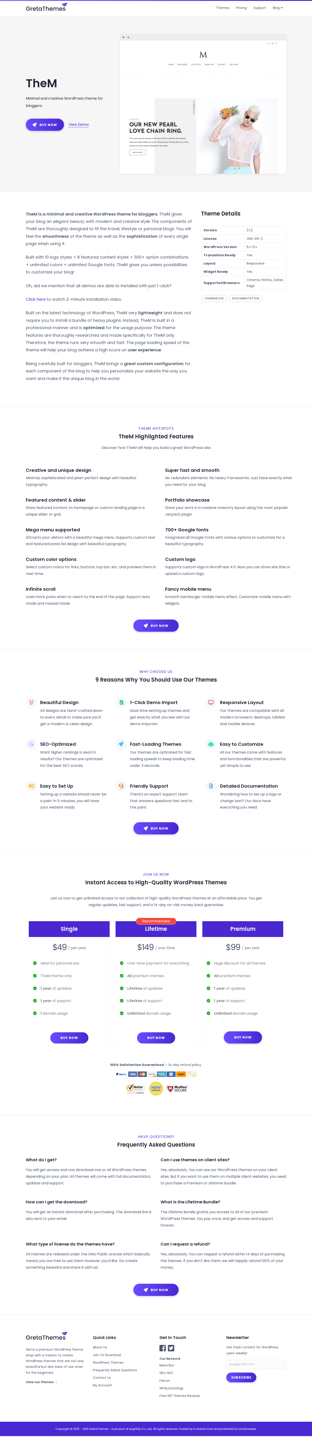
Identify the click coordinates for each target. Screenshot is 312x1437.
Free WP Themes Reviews (179, 1395)
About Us (100, 1347)
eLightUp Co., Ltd (140, 1429)
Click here (36, 299)
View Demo (79, 124)
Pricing (241, 7)
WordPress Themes (108, 1362)
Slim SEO (166, 1373)
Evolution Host (203, 1429)
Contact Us (102, 1377)
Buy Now (69, 1037)
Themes (222, 7)
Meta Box (166, 1365)
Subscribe (241, 1377)
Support (260, 7)
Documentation (245, 298)
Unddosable (247, 1429)
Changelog (214, 298)
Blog (276, 7)
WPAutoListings (171, 1388)
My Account (102, 1385)
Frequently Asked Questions (115, 1370)
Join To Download (107, 1355)
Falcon (164, 1380)
